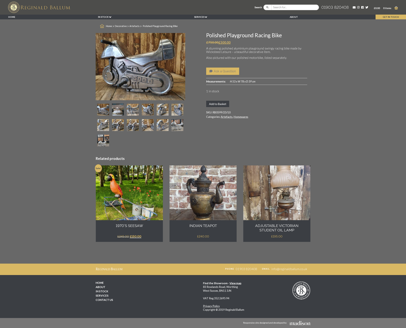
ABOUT (294, 17)
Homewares (241, 116)
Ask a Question (224, 71)
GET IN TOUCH (391, 17)
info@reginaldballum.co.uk (289, 269)
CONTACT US (104, 300)
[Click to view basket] (396, 8)
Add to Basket (217, 104)
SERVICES (199, 17)
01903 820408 (335, 7)
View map (235, 283)
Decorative (121, 26)
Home (109, 26)
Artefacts (134, 26)
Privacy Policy (211, 306)
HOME (11, 17)
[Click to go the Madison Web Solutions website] (300, 322)
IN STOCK (103, 17)
